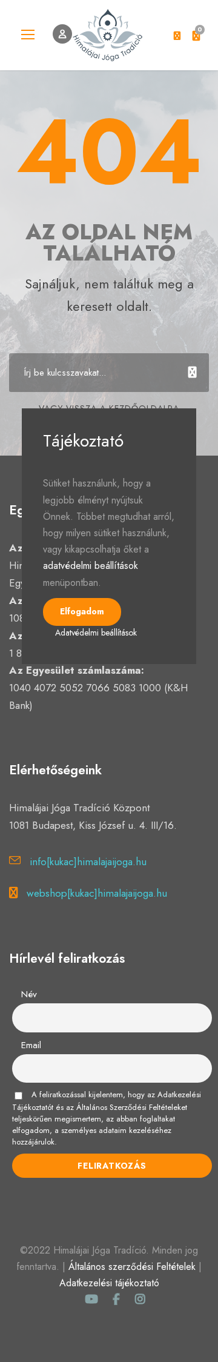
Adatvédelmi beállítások (96, 632)
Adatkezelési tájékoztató (109, 1283)
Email (31, 1045)
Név (29, 994)
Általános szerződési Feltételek (132, 1267)
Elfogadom (82, 611)
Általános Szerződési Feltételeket (131, 1107)
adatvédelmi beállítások (90, 566)
